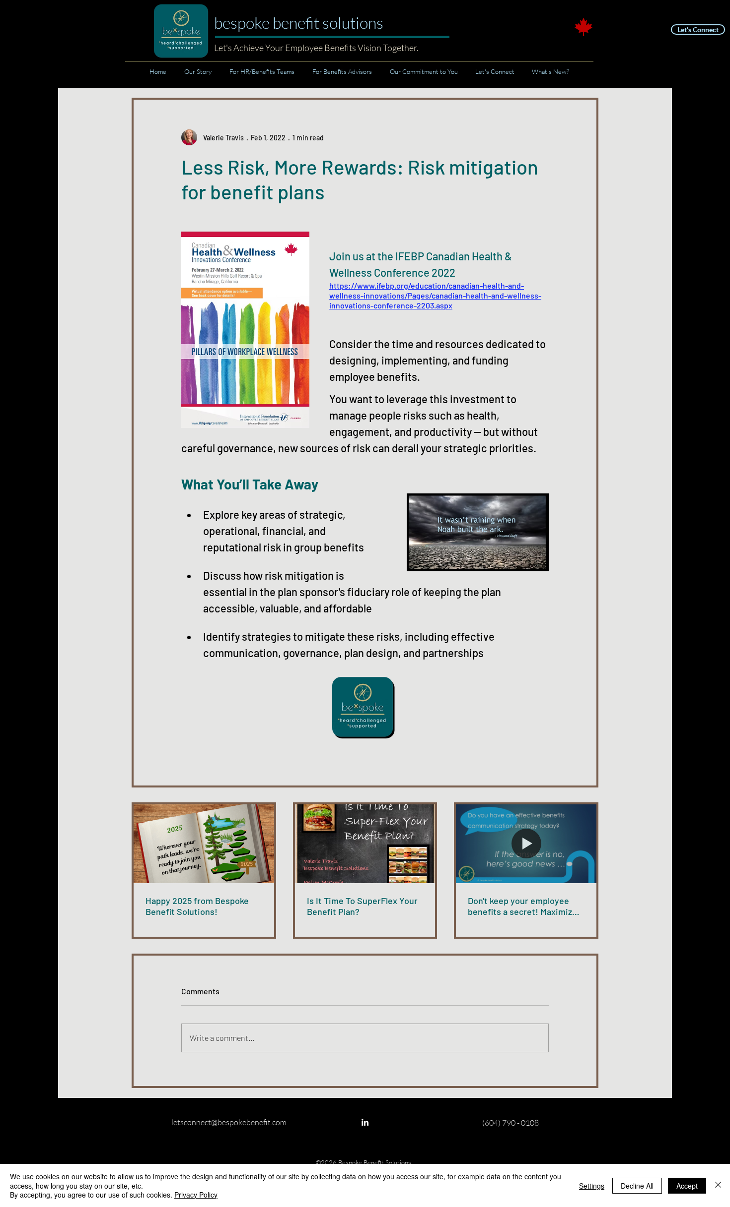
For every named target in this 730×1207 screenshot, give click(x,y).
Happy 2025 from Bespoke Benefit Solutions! (197, 906)
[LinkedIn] (365, 1122)
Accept (687, 1186)
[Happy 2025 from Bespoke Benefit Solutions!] (204, 843)
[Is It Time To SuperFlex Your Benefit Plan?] (365, 843)
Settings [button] (591, 1186)
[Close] (718, 1185)
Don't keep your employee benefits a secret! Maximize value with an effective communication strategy (522, 906)
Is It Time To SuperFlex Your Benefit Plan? (362, 906)
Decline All (637, 1186)
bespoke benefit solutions (298, 22)
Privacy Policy (196, 1195)
